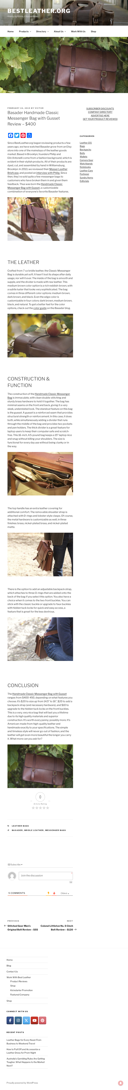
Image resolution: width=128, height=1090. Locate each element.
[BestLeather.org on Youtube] (34, 1020)
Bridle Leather (34, 830)
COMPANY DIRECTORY (100, 112)
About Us (58, 31)
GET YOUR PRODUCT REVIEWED (100, 119)
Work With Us (78, 31)
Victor (39, 108)
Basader (17, 830)
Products (24, 31)
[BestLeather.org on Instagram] (18, 1020)
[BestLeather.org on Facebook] (10, 1020)
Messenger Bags (55, 830)
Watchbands (86, 163)
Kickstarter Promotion (21, 990)
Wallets (83, 156)
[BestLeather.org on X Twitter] (26, 1020)
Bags (82, 146)
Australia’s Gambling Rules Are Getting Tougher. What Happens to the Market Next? (26, 1062)
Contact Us (12, 971)
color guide (40, 308)
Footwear (84, 174)
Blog (9, 965)
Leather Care (86, 170)
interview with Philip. (48, 172)
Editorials (84, 181)
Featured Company (19, 994)
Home (10, 31)
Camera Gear (86, 160)
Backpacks (85, 149)
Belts (82, 153)
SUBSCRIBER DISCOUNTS (100, 108)
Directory (41, 31)
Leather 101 (86, 142)
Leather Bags (20, 826)
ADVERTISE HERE (100, 115)
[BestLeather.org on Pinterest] (42, 1020)
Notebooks (85, 167)
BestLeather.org (39, 10)
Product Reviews (18, 981)
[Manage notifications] (120, 1083)
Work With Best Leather (19, 977)
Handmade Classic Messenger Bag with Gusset (39, 693)
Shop (93, 31)
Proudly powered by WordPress (22, 1082)
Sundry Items (86, 177)
